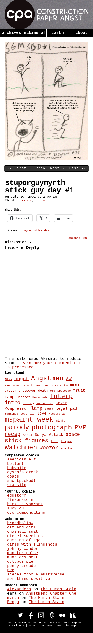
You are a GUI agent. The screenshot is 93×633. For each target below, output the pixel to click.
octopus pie (20, 562)
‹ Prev (38, 168)
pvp (10, 570)
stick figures (26, 440)
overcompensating (26, 513)
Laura (49, 409)
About (82, 33)
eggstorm (16, 496)
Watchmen (21, 447)
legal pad (66, 408)
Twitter (20, 615)
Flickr (62, 615)
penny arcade (21, 566)
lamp (36, 408)
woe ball (68, 448)
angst (21, 379)
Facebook (31, 615)
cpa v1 (41, 200)
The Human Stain (58, 589)
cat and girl (21, 527)
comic (27, 200)
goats (13, 477)
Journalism (44, 403)
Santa (27, 435)
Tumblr (52, 615)
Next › (57, 168)
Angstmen (47, 378)
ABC (8, 379)
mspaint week (29, 420)
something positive (28, 579)
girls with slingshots (32, 544)
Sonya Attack (49, 434)
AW (69, 379)
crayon (26, 230)
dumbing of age (24, 540)
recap (12, 434)
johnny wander (22, 549)
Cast (58, 33)
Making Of (35, 33)
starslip (16, 485)
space (73, 434)
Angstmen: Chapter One (51, 593)
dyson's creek (22, 472)
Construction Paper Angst (46, 14)
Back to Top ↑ (68, 625)
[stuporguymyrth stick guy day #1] (46, 159)
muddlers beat (22, 557)
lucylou (15, 508)
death (43, 391)
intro (12, 403)
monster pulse (22, 553)
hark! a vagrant (25, 504)
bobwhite (16, 468)
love (41, 413)
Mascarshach (58, 413)
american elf (21, 459)
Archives (11, 33)
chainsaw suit (22, 532)
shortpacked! (21, 481)
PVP (80, 427)
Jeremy (28, 403)
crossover (27, 391)
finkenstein (20, 500)
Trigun (66, 441)
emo (52, 390)
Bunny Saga (53, 385)
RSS (49, 625)
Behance (73, 615)
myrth (13, 598)
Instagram (41, 615)
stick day (41, 230)
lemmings (11, 413)
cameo (71, 385)
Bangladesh (13, 385)
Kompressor (17, 408)
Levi (24, 413)
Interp (61, 396)
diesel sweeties (25, 536)
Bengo (13, 602)
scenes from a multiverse (35, 574)
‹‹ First (16, 168)
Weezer (49, 448)
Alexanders (19, 589)
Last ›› (77, 168)
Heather (23, 397)
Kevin (61, 403)
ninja (60, 420)
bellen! (15, 464)
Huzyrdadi (39, 397)
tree (54, 441)
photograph (51, 427)
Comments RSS (77, 238)
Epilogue (64, 390)
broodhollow (20, 523)
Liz (32, 413)
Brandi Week (33, 385)
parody (17, 428)
